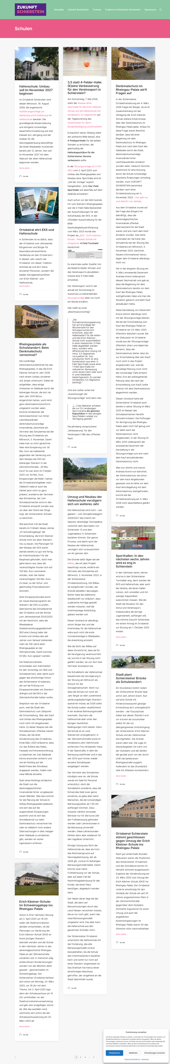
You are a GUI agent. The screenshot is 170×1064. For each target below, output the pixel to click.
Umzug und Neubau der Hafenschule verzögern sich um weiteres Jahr (85, 500)
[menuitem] (59, 9)
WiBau (71, 563)
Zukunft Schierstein (78, 9)
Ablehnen (133, 1053)
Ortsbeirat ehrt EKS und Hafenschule (36, 231)
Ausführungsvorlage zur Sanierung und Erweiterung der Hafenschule (35, 115)
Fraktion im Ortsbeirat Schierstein (123, 9)
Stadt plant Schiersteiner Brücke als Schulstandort (131, 678)
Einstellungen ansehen (154, 1053)
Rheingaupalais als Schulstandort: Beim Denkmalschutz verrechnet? (34, 349)
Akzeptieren (114, 1053)
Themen (97, 9)
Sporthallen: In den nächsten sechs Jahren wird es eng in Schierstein (132, 561)
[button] (161, 9)
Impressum (145, 1059)
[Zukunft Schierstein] (30, 9)
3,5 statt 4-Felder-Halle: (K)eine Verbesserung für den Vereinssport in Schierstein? (85, 87)
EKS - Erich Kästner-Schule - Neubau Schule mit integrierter (85, 239)
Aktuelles (59, 9)
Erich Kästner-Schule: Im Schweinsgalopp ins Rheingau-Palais (36, 905)
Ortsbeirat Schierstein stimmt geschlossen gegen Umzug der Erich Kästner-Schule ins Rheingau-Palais (133, 841)
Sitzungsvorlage (76, 298)
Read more (24, 168)
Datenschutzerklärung (132, 1059)
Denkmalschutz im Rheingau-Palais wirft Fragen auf (131, 89)
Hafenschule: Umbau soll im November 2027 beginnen (36, 90)
